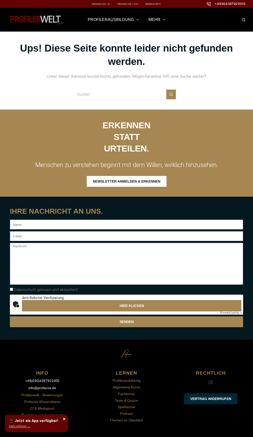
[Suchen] (243, 19)
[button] (211, 382)
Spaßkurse (126, 407)
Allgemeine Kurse (126, 387)
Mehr (154, 19)
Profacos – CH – (128, 3)
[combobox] (121, 94)
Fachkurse (126, 394)
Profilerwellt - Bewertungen (42, 395)
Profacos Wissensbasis (42, 402)
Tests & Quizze (126, 400)
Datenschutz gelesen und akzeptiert (46, 289)
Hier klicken (132, 306)
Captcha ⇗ (230, 312)
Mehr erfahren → (19, 426)
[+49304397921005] (209, 4)
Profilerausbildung (111, 19)
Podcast (126, 414)
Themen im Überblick (126, 420)
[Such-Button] (171, 94)
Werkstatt (153, 3)
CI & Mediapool (42, 408)
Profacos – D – (101, 3)
